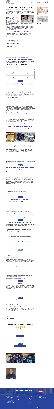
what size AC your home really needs (20, 95)
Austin (28, 397)
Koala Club (28, 215)
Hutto (28, 400)
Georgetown (29, 399)
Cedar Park (29, 398)
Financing (18, 399)
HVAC (17, 397)
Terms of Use (32, 407)
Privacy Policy (28, 407)
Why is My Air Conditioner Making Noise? (42, 11)
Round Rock (29, 402)
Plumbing (18, 398)
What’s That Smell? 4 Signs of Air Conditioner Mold (42, 20)
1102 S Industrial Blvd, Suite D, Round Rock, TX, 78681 (10, 402)
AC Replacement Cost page (9, 27)
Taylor (28, 403)
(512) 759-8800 (8, 399)
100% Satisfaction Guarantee (20, 400)
